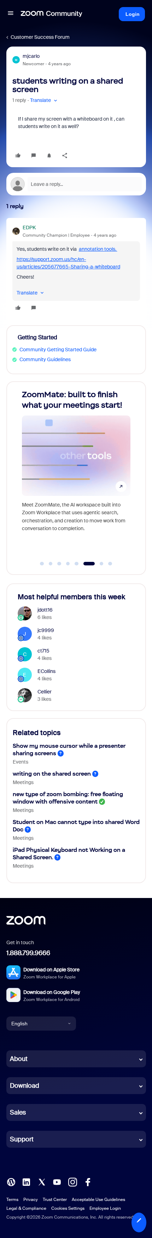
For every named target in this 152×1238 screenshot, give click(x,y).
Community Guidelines (45, 359)
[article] (76, 269)
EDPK (29, 227)
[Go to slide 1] (42, 563)
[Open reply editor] (76, 184)
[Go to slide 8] (110, 563)
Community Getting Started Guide (58, 349)
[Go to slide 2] (50, 563)
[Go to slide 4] (68, 563)
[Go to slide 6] (85, 563)
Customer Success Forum (40, 37)
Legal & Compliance (26, 1208)
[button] (10, 14)
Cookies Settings (67, 1208)
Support (22, 1139)
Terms (12, 1199)
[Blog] (11, 1181)
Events (20, 762)
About (19, 1059)
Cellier (44, 691)
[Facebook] (87, 1181)
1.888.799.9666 (28, 953)
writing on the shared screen (52, 773)
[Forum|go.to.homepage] (52, 14)
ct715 (43, 651)
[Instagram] (72, 1181)
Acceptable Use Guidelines (98, 1199)
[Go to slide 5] (77, 563)
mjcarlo (31, 56)
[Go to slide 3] (59, 563)
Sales (18, 1112)
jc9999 (45, 630)
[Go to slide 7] (98, 563)
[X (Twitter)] (41, 1181)
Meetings (23, 782)
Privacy (30, 1199)
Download (24, 1085)
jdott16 (45, 610)
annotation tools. (98, 249)
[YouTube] (57, 1181)
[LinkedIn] (26, 1181)
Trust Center (55, 1199)
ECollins (46, 671)
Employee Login (105, 1208)
